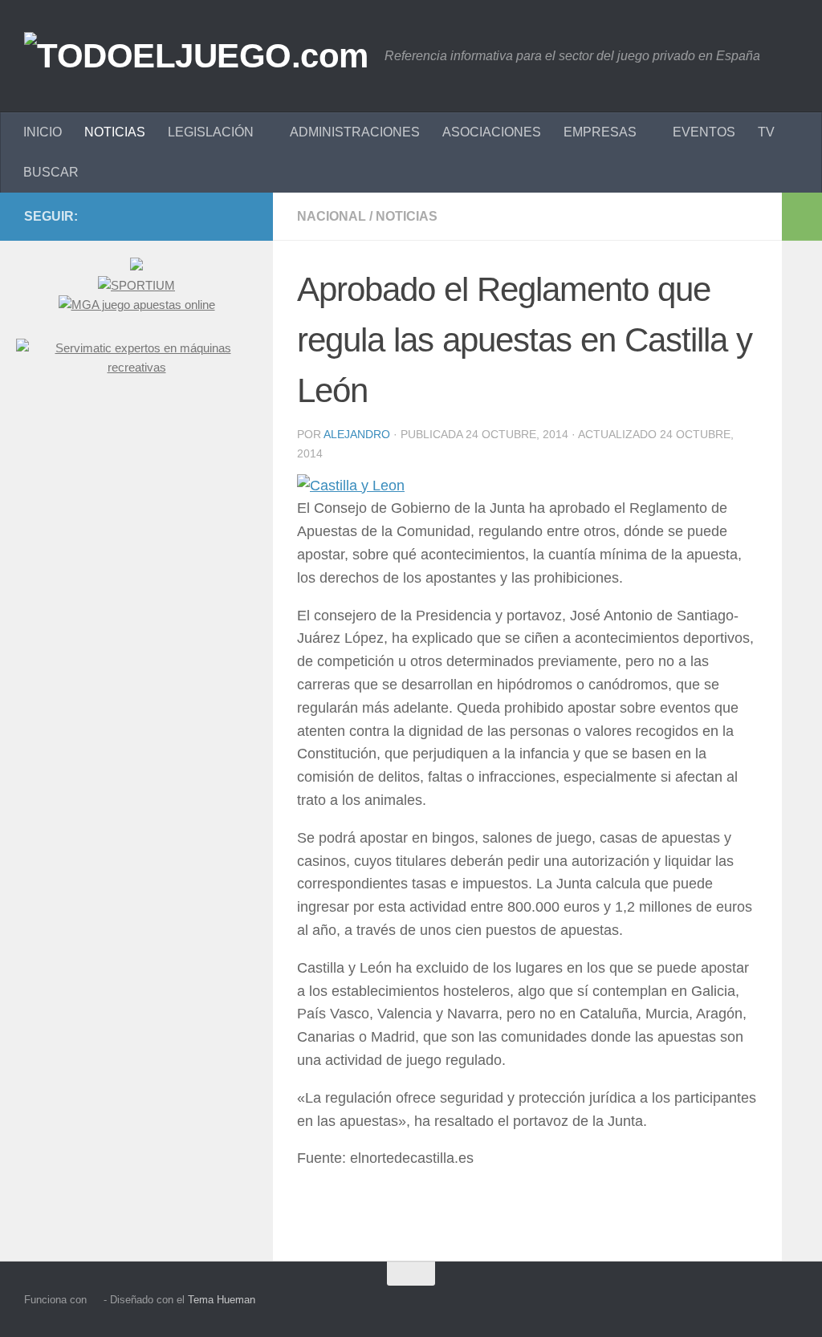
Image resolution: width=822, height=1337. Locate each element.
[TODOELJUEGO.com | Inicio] (196, 56)
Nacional (331, 216)
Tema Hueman (221, 1300)
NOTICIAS (114, 132)
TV (766, 132)
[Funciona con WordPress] (95, 1299)
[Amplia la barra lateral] (802, 217)
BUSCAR (51, 172)
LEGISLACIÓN (211, 132)
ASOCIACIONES (491, 132)
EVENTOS (704, 132)
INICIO (42, 132)
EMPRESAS (600, 132)
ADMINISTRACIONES (355, 132)
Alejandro (357, 434)
